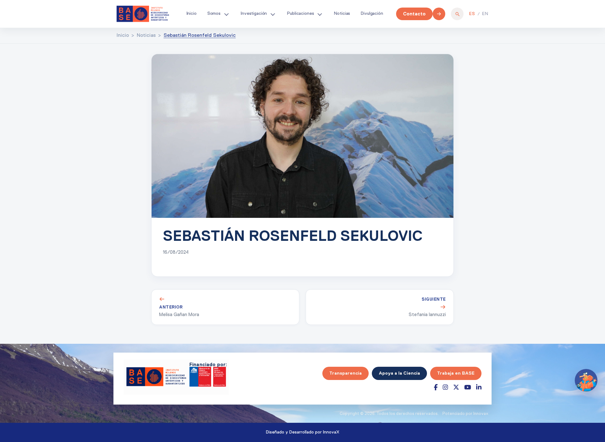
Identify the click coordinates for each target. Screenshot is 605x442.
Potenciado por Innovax (465, 414)
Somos (214, 13)
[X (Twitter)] (456, 387)
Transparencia (345, 373)
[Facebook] (436, 387)
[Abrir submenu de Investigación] (272, 14)
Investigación (254, 13)
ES (472, 14)
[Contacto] (439, 14)
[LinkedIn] (478, 387)
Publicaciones (300, 13)
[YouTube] (467, 387)
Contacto (414, 13)
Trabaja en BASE (456, 373)
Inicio (192, 13)
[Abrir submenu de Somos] (226, 14)
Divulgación (372, 13)
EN (485, 14)
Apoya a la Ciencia (399, 373)
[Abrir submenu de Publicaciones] (319, 14)
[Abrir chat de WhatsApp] (586, 380)
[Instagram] (445, 387)
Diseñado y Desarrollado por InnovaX (302, 432)
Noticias (342, 13)
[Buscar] (457, 14)
